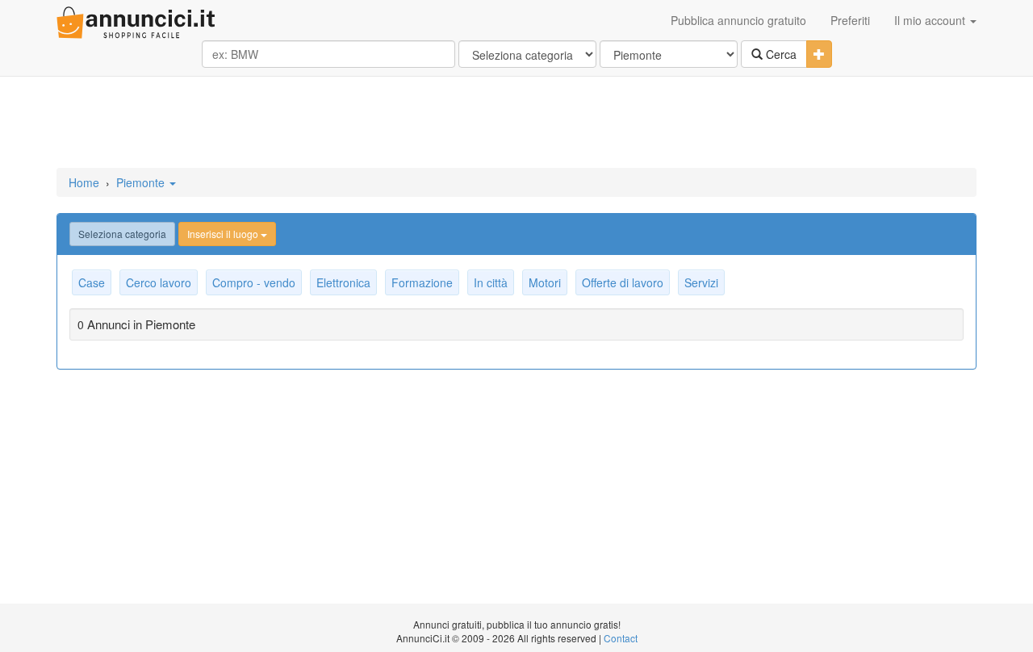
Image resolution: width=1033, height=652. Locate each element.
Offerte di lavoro (622, 282)
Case (91, 282)
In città (491, 282)
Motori (545, 282)
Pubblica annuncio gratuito (738, 20)
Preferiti (850, 20)
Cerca (780, 54)
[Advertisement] (516, 123)
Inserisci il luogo (224, 233)
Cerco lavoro (158, 282)
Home (84, 182)
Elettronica (343, 282)
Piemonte (142, 182)
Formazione (422, 282)
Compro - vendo (253, 282)
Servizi (701, 282)
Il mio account (931, 20)
